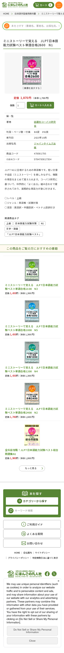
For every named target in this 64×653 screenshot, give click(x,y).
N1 (42, 223)
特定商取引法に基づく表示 (45, 557)
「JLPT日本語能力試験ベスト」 (23, 234)
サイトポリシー (42, 552)
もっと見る (31, 468)
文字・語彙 (12, 228)
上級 (8, 223)
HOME (17, 552)
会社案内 (27, 552)
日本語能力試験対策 (26, 223)
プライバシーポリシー (18, 557)
